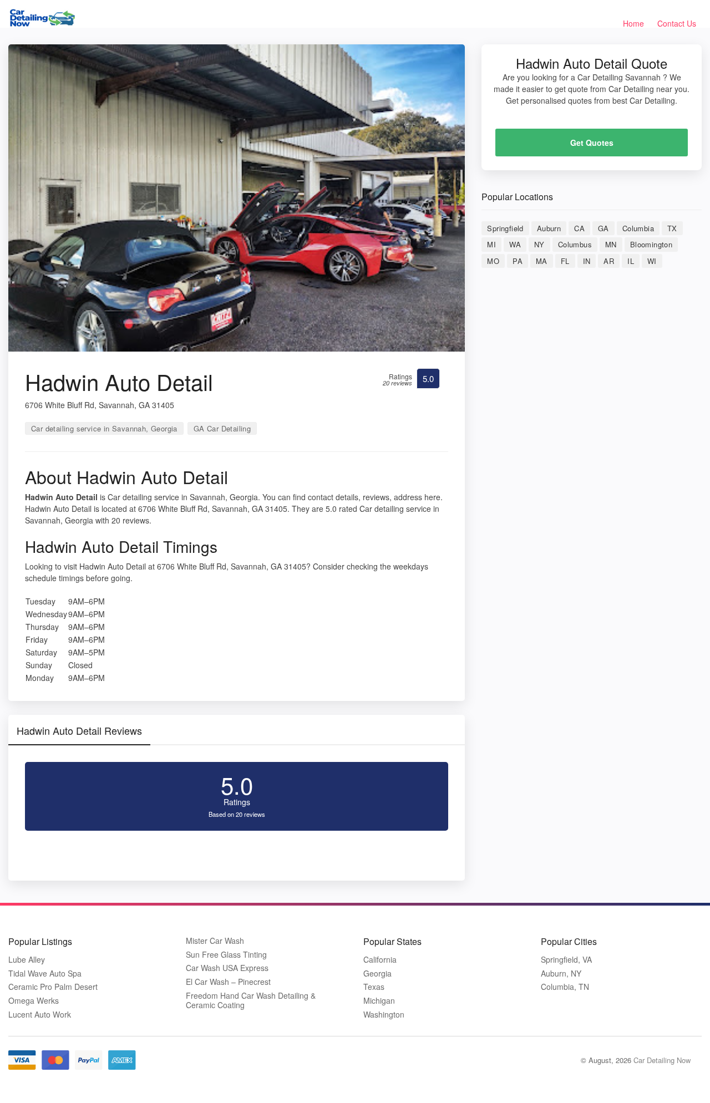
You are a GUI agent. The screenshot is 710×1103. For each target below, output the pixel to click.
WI (652, 261)
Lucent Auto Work (39, 1014)
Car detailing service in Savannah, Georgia (104, 428)
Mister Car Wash (215, 941)
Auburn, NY (561, 973)
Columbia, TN (565, 987)
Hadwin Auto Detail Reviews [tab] (79, 730)
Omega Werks (33, 1000)
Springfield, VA (566, 959)
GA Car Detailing (222, 428)
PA (518, 261)
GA (603, 228)
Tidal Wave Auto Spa (45, 973)
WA (515, 244)
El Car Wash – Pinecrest (228, 982)
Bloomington (651, 244)
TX (672, 228)
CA (579, 228)
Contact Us (676, 23)
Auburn (549, 228)
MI (491, 244)
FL (565, 261)
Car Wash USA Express (227, 968)
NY (539, 244)
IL (630, 261)
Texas (373, 987)
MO (493, 261)
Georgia (377, 973)
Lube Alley (26, 959)
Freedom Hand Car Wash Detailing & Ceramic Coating (251, 1000)
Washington (383, 1014)
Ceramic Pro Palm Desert (53, 987)
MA (541, 261)
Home (633, 23)
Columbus (575, 244)
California (380, 959)
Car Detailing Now (662, 1060)
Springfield (505, 228)
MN (611, 244)
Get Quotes (591, 142)
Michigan (379, 1000)
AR (609, 261)
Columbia (638, 228)
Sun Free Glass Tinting (226, 954)
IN (587, 261)
